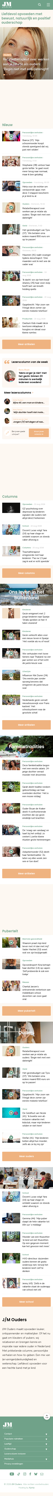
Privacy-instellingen (13, 1463)
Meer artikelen (26, 344)
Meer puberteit (26, 1010)
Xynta (31, 1487)
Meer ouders (26, 1156)
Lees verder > (33, 376)
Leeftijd (7, 1443)
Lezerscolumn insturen (15, 1453)
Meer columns (26, 573)
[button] (44, 1434)
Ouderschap (10, 1448)
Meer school (26, 1301)
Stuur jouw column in (39, 432)
